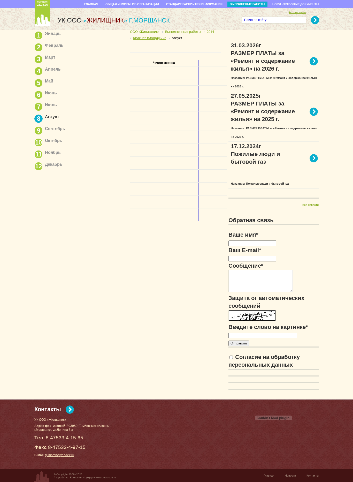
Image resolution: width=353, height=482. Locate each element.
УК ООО (92, 20)
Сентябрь (55, 128)
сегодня (42, 3)
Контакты (47, 409)
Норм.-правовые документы (295, 4)
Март (50, 57)
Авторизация (297, 12)
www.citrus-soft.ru (106, 477)
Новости (290, 475)
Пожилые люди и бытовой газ (255, 158)
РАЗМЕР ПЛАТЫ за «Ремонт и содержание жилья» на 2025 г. (263, 111)
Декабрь (53, 164)
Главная (91, 4)
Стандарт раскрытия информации (194, 4)
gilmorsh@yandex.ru (59, 455)
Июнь (51, 93)
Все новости (310, 204)
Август (52, 117)
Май (49, 81)
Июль (51, 105)
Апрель (53, 69)
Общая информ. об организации (132, 4)
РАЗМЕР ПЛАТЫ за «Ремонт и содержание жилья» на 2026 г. (263, 61)
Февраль (54, 45)
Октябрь (53, 140)
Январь (53, 33)
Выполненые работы (247, 4)
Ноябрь (53, 152)
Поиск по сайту (255, 20)
